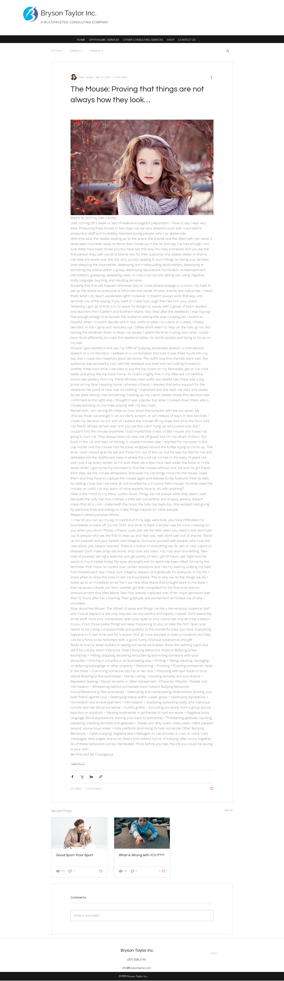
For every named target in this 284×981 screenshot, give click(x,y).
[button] (228, 50)
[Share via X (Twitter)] (82, 776)
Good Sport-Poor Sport (74, 855)
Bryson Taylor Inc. (69, 13)
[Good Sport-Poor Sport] (79, 833)
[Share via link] (101, 776)
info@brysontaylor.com (136, 968)
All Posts (56, 50)
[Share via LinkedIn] (91, 776)
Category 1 (76, 50)
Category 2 (96, 50)
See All (228, 810)
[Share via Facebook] (72, 776)
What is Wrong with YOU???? (141, 855)
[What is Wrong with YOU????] (142, 833)
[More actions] (211, 77)
